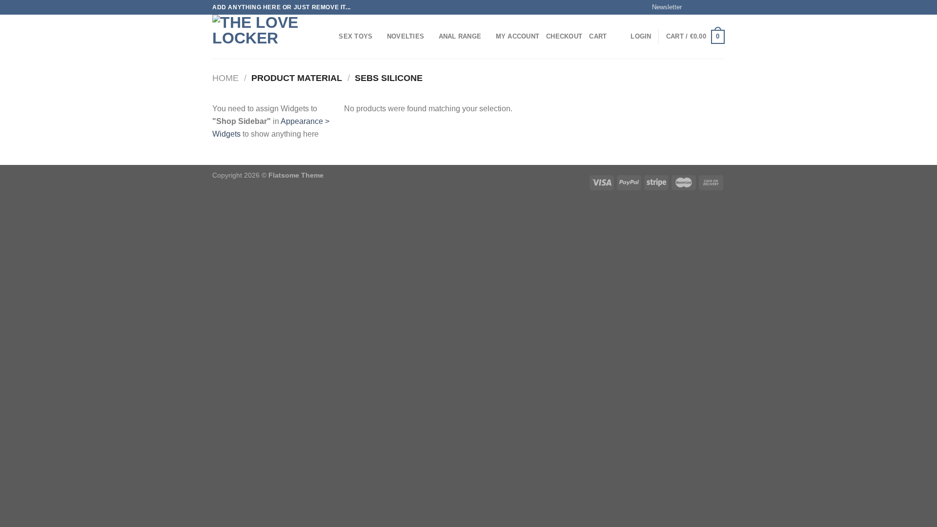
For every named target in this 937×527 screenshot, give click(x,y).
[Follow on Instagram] (701, 7)
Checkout (564, 36)
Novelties (405, 36)
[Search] (328, 36)
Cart (598, 36)
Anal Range (460, 36)
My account (518, 36)
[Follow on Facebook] (692, 7)
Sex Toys (355, 36)
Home (225, 78)
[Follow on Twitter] (710, 7)
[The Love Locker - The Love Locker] (261, 37)
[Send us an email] (720, 7)
